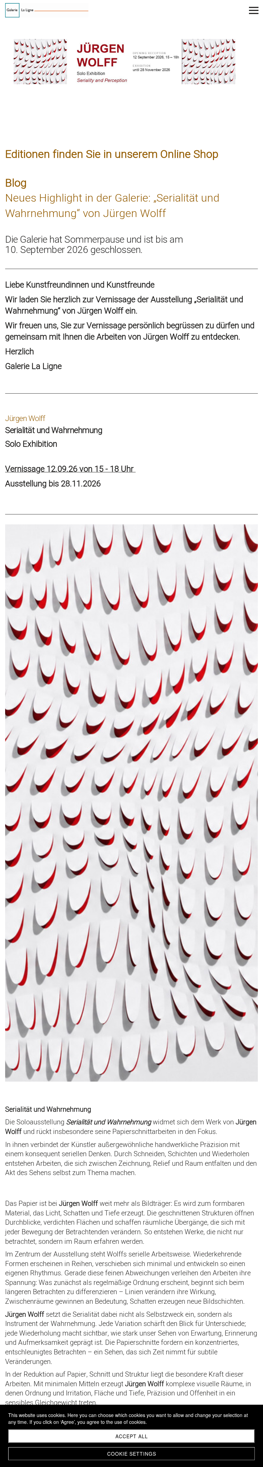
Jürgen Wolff (26, 418)
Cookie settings (131, 1453)
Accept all (131, 1436)
